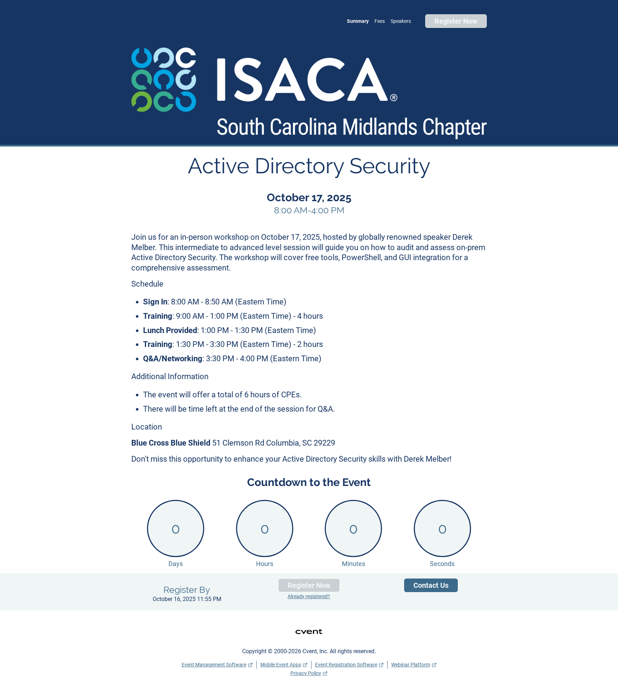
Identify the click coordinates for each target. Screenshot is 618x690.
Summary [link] (358, 21)
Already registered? (309, 596)
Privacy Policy (305, 673)
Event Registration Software (346, 664)
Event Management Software (214, 664)
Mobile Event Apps (280, 664)
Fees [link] (379, 21)
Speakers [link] (401, 21)
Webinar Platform (410, 664)
